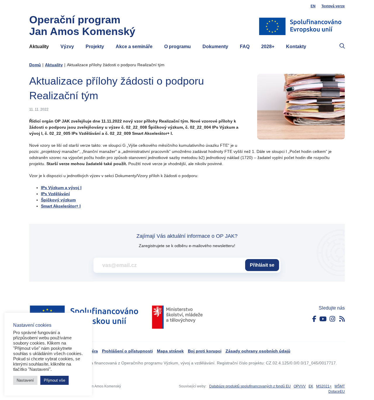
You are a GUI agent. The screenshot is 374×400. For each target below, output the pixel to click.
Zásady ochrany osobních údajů (258, 351)
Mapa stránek (170, 351)
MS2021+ (324, 386)
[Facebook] (314, 319)
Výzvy (67, 46)
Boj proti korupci (204, 351)
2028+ (267, 46)
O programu (177, 46)
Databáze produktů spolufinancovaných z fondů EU (250, 386)
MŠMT (340, 386)
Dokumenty (215, 46)
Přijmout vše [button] (54, 380)
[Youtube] (323, 319)
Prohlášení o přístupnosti (127, 351)
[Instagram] (332, 319)
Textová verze (333, 6)
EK (311, 386)
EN (313, 6)
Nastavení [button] (25, 380)
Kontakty (296, 46)
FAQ (245, 46)
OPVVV (300, 386)
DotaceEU (336, 391)
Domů (35, 64)
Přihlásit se (262, 265)
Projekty (95, 46)
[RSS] (342, 319)
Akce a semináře (134, 46)
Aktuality (39, 46)
